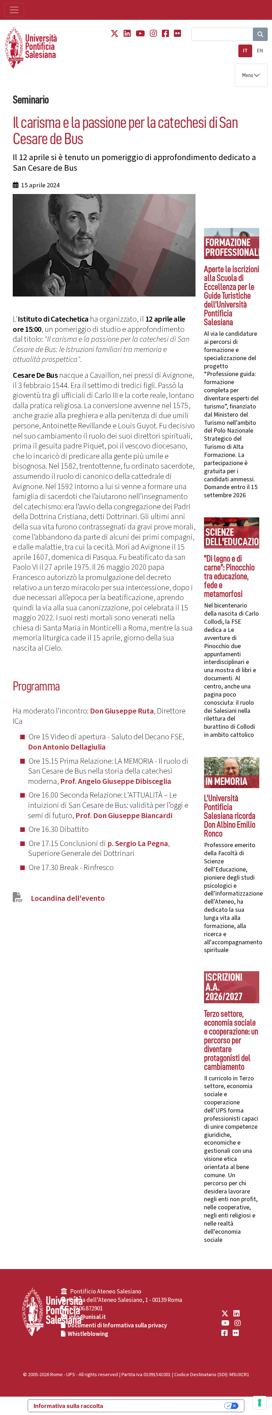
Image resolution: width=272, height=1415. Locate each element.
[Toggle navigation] (14, 10)
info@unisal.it (87, 1317)
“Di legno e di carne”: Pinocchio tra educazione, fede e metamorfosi (229, 576)
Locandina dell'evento (68, 898)
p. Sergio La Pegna (137, 843)
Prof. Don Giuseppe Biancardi (123, 815)
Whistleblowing (88, 1334)
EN (260, 50)
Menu (247, 75)
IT (245, 50)
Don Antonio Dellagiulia (67, 747)
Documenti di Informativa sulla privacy (117, 1325)
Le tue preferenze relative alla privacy (167, 1405)
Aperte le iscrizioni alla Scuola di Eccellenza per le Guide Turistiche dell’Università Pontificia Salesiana (231, 296)
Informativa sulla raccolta (68, 1405)
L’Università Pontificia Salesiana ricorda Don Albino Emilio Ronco (229, 816)
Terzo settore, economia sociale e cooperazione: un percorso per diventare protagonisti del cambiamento (231, 1040)
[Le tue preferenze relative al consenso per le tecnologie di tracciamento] (259, 1402)
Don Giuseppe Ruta (122, 711)
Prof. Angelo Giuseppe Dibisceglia (115, 781)
